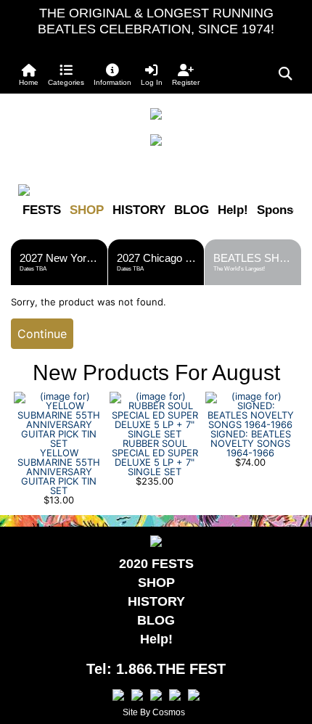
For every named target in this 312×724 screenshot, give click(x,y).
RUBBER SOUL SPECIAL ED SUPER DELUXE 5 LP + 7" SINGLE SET (155, 457)
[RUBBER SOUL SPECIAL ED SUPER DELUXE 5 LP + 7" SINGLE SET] (155, 414)
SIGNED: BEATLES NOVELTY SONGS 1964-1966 (250, 443)
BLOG (191, 210)
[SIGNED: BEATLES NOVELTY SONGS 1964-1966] (250, 409)
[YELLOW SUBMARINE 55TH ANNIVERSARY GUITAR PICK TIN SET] (59, 418)
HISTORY (138, 210)
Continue (42, 333)
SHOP (87, 210)
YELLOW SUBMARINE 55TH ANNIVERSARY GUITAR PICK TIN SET (58, 471)
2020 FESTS (156, 563)
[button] (66, 75)
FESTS (41, 210)
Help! (233, 210)
